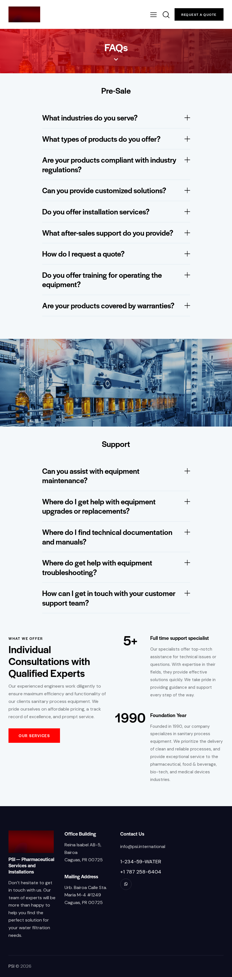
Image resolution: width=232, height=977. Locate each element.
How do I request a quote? (83, 254)
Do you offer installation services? (96, 211)
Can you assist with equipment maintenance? (90, 475)
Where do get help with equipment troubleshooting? (97, 567)
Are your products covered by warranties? (108, 305)
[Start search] (165, 14)
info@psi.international (142, 846)
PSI (11, 966)
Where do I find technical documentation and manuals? (107, 536)
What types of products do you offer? (101, 139)
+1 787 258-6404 (140, 871)
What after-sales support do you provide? (107, 233)
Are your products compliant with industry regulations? (109, 164)
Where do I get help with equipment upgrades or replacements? (99, 506)
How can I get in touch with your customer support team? (108, 597)
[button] (116, 117)
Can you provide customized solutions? (104, 190)
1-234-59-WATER (140, 861)
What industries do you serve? (90, 117)
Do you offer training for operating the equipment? (102, 279)
